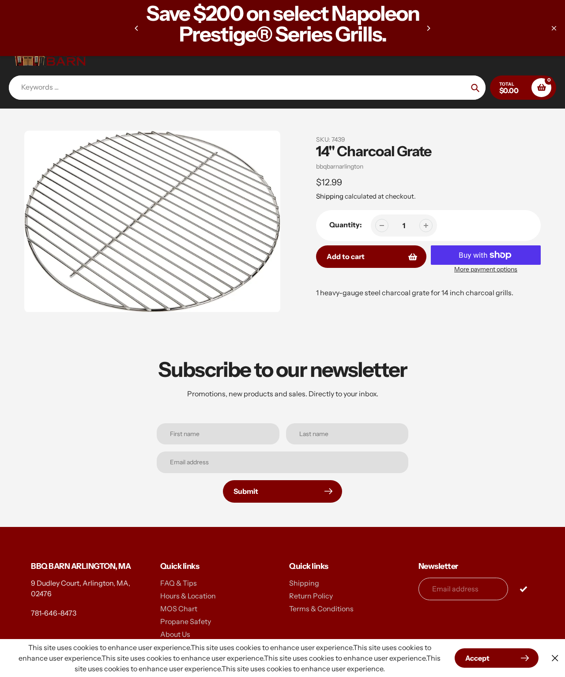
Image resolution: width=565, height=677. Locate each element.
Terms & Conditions (321, 608)
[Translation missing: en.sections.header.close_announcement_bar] (554, 28)
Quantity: (345, 224)
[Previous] (136, 28)
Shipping (329, 196)
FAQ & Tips (178, 583)
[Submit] (523, 588)
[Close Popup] (555, 658)
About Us (175, 634)
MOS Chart (178, 608)
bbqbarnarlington (339, 166)
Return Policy (311, 595)
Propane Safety (185, 621)
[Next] (428, 28)
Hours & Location (188, 595)
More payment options (485, 269)
